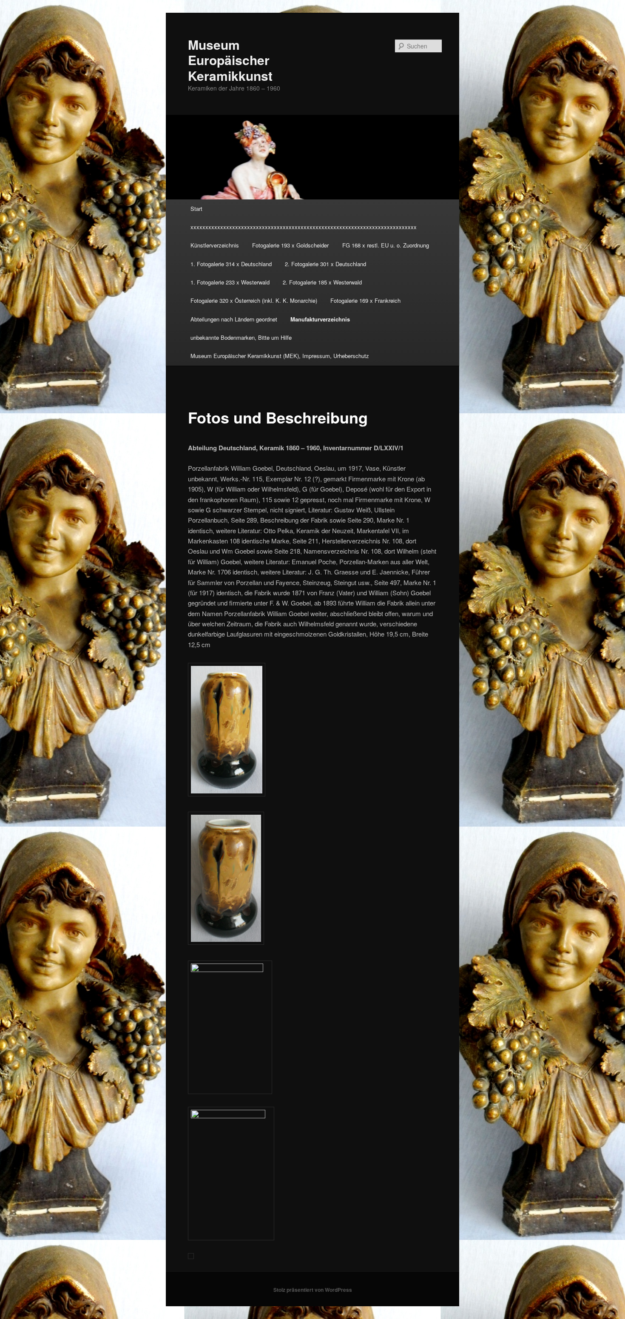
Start (196, 209)
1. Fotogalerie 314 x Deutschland (231, 264)
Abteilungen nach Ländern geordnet (233, 319)
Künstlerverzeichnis (214, 245)
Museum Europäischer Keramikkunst (230, 60)
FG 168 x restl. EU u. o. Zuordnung (385, 245)
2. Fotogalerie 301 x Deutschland (325, 264)
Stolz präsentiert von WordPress (312, 1289)
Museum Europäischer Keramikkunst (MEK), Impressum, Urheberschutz (279, 356)
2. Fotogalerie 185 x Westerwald (322, 282)
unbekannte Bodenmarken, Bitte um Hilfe (241, 337)
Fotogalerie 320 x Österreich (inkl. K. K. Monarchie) (253, 300)
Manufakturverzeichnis (320, 319)
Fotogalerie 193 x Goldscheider (290, 245)
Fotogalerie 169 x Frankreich (365, 300)
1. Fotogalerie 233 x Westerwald (230, 282)
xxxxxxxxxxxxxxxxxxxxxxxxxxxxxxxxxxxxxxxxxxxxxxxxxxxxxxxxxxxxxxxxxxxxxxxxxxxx (303, 227)
